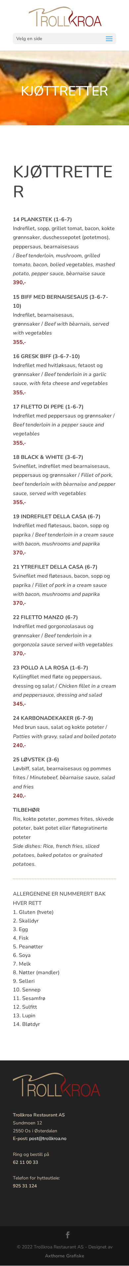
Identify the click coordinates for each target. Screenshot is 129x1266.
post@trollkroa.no (47, 1138)
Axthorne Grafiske (64, 1256)
